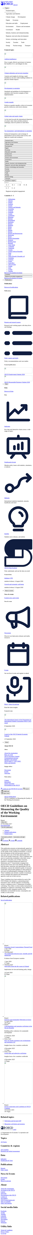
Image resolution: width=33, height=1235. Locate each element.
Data (6, 384)
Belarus (10, 223)
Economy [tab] (15, 20)
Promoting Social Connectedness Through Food (18, 947)
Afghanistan (11, 199)
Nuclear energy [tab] (17, 45)
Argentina (11, 209)
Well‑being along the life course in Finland (16, 966)
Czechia (10, 271)
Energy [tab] (8, 45)
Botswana (11, 235)
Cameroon (11, 248)
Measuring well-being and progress (14, 1124)
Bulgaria (10, 240)
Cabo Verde (11, 245)
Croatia (10, 266)
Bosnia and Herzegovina (15, 233)
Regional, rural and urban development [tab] (17, 36)
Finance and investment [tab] (23, 26)
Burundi (10, 243)
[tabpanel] (18, 93)
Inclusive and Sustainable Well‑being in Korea (17, 1019)
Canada (10, 250)
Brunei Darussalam (13, 238)
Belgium (10, 225)
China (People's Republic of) (16, 256)
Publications (8, 280)
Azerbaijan (11, 215)
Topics (7, 8)
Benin (10, 228)
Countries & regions (10, 180)
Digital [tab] (8, 20)
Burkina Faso (12, 241)
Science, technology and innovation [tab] (16, 39)
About (6, 742)
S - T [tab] (7, 188)
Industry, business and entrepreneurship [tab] (17, 33)
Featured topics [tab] (10, 10)
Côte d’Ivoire (12, 264)
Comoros (10, 259)
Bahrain (10, 219)
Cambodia (11, 246)
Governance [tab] (9, 29)
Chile (9, 255)
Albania (10, 201)
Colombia (11, 258)
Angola (10, 205)
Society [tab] (8, 42)
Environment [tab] (9, 26)
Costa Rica (11, 263)
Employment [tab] (24, 23)
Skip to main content (7, 1)
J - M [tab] (19, 185)
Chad (9, 253)
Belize (10, 227)
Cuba (9, 268)
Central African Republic (15, 251)
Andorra (10, 204)
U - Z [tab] (13, 188)
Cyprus (10, 269)
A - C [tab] (7, 185)
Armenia (10, 210)
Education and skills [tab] (12, 23)
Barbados (11, 222)
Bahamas (10, 217)
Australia (10, 212)
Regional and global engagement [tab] (15, 191)
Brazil (10, 237)
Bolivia (10, 232)
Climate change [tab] (10, 17)
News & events (9, 590)
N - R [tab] (25, 185)
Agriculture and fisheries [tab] (13, 14)
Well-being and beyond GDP (12, 1121)
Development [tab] (22, 17)
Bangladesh (11, 220)
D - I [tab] (13, 185)
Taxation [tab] (15, 42)
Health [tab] (18, 29)
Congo (10, 261)
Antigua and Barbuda (14, 207)
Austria (10, 214)
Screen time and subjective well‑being (15, 1053)
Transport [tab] (27, 45)
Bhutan (10, 230)
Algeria (10, 202)
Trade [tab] (22, 42)
